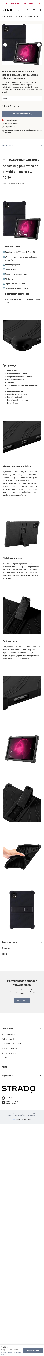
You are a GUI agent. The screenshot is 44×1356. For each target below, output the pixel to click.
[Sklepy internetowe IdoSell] (22, 1119)
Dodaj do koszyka (33, 1350)
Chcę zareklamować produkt (12, 1044)
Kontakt (4, 1058)
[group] (22, 44)
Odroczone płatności (11, 130)
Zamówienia (7, 1028)
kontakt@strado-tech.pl (13, 1098)
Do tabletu (19, 16)
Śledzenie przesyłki (8, 1039)
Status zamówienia (8, 1034)
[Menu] (40, 10)
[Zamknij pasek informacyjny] (40, 3)
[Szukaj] (28, 10)
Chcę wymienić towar (9, 1053)
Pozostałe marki (33, 16)
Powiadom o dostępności (21, 114)
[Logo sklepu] (10, 10)
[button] (5, 45)
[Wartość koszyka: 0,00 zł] (34, 10)
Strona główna (7, 16)
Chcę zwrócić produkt (9, 1048)
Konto (4, 1067)
